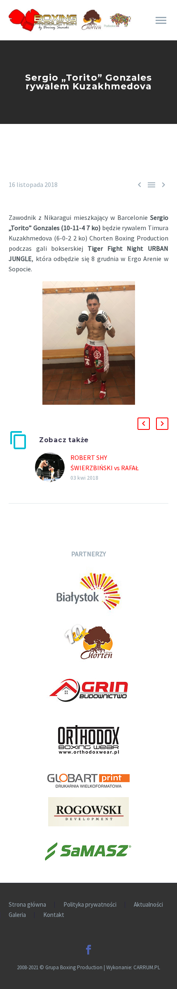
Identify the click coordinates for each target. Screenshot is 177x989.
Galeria (17, 915)
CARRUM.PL (146, 967)
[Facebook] (88, 950)
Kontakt (53, 915)
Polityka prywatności (89, 905)
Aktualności (148, 905)
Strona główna (27, 905)
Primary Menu (161, 20)
